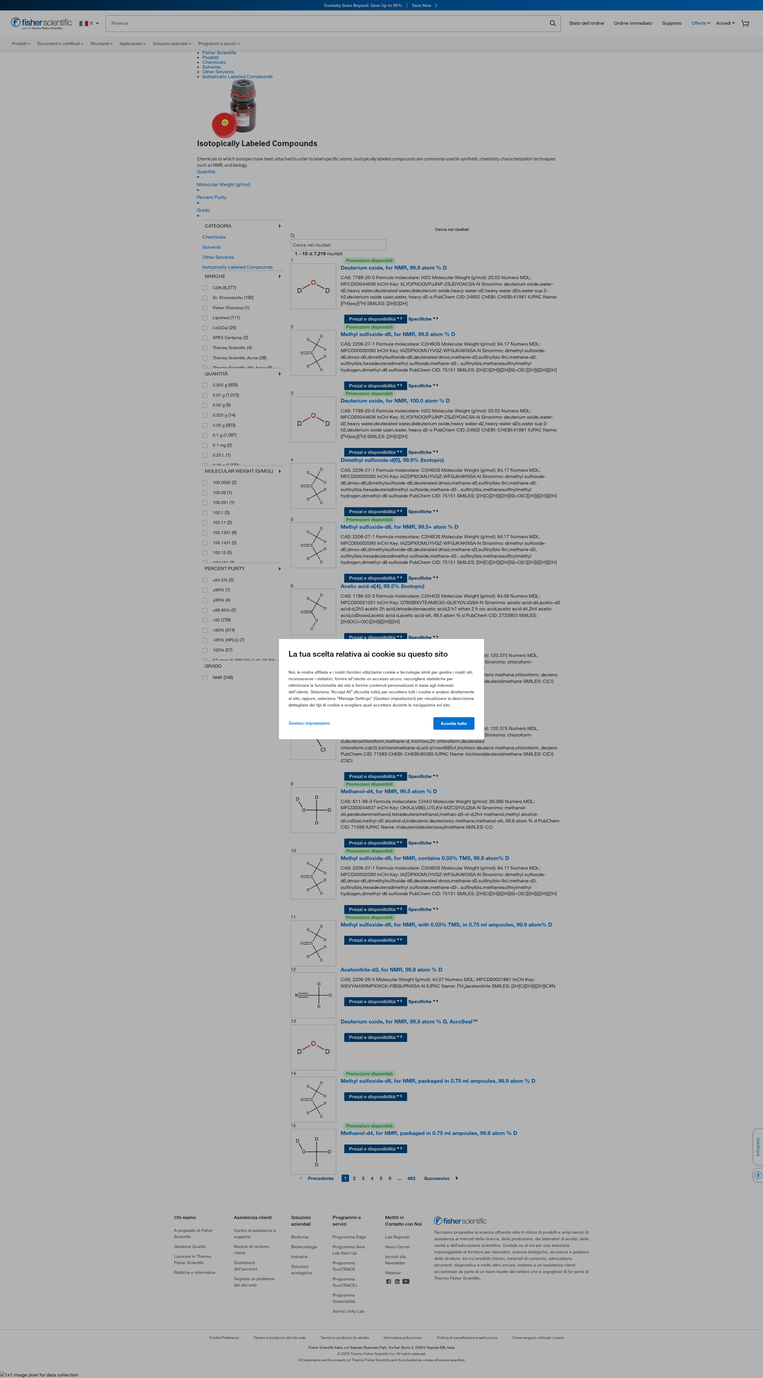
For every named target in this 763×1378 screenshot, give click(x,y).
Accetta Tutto (454, 723)
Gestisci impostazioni (309, 723)
